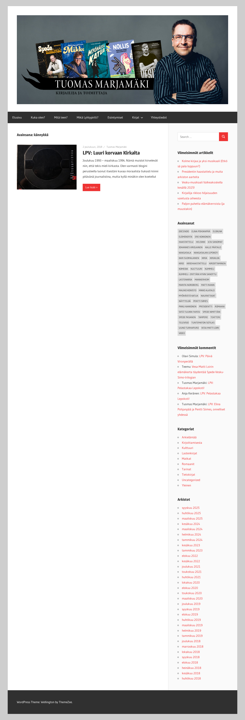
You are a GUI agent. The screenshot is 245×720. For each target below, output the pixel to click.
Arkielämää (189, 437)
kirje (181, 263)
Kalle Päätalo (213, 247)
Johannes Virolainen (190, 247)
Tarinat (186, 469)
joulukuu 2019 (191, 604)
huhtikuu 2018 (191, 678)
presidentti (205, 306)
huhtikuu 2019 (191, 620)
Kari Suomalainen (189, 258)
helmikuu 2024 (191, 534)
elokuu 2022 (190, 556)
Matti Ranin (208, 284)
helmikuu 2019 (191, 630)
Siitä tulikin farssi (189, 311)
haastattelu (186, 241)
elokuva (217, 231)
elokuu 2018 (190, 662)
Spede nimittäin (211, 311)
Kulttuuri (187, 448)
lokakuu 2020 (191, 582)
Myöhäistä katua (188, 295)
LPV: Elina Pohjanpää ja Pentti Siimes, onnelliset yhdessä (201, 409)
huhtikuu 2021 (191, 577)
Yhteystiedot (159, 117)
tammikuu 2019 (192, 636)
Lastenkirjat (189, 453)
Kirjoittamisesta (192, 442)
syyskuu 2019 (190, 609)
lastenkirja (185, 279)
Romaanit (188, 464)
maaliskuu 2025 (192, 518)
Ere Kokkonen (203, 236)
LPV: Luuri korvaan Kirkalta (111, 153)
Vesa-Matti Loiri (210, 327)
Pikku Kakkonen (187, 306)
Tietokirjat (188, 474)
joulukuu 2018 (191, 641)
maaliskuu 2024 (192, 529)
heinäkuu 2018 (191, 668)
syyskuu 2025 (190, 508)
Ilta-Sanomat (215, 241)
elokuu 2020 (190, 588)
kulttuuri (196, 268)
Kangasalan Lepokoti (206, 252)
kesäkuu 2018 (191, 673)
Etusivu (17, 117)
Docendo (184, 231)
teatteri (215, 317)
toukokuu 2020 (192, 593)
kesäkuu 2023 (191, 545)
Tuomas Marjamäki (117, 146)
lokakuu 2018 (191, 652)
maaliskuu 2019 (192, 625)
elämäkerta (185, 236)
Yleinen (186, 485)
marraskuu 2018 (192, 646)
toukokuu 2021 (192, 572)
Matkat (186, 458)
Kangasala (185, 252)
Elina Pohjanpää (201, 231)
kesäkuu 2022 (191, 561)
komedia (183, 268)
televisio (184, 322)
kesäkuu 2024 (191, 524)
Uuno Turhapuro (189, 327)
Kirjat (135, 117)
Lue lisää (90, 187)
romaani (220, 306)
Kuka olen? (38, 117)
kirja (204, 258)
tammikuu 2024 (192, 540)
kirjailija (215, 258)
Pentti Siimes (200, 301)
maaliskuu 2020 (192, 598)
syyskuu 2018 (191, 657)
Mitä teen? (61, 117)
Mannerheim (202, 279)
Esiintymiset (115, 117)
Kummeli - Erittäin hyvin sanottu (197, 274)
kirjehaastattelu (196, 263)
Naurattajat (208, 295)
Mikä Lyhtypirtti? (87, 117)
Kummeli (209, 268)
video (182, 333)
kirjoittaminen (217, 263)
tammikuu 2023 (192, 550)
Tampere (203, 317)
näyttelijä (185, 301)
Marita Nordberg (189, 284)
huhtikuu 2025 (191, 513)
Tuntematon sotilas (203, 322)
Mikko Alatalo (207, 290)
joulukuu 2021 (191, 566)
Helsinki (200, 241)
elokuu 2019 (190, 614)
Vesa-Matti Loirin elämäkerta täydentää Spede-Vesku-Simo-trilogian (201, 372)
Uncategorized (191, 480)
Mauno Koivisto (187, 290)
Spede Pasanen (187, 317)
